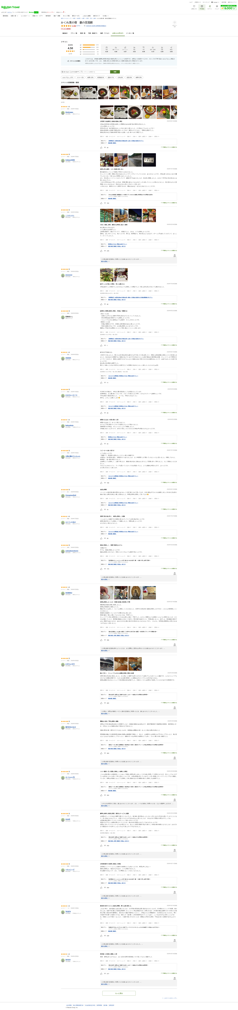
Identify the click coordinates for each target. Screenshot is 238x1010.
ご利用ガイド (197, 2)
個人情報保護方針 (78, 1005)
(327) (117, 33)
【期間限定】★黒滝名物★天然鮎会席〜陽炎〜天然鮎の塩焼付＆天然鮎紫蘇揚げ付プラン (130, 297)
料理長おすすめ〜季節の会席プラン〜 (117, 244)
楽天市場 (224, 2)
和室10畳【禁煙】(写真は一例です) (117, 246)
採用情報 (99, 1005)
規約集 (105, 1005)
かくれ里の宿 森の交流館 (77, 22)
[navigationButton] (174, 92)
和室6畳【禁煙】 (112, 143)
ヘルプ (190, 2)
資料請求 (111, 1005)
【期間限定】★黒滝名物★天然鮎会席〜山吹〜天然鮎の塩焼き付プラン (126, 141)
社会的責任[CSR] (90, 1005)
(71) (92, 33)
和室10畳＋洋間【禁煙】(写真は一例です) (118, 635)
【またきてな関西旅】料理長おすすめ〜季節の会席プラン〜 (123, 376)
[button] (70, 92)
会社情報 (69, 1005)
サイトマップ (206, 2)
